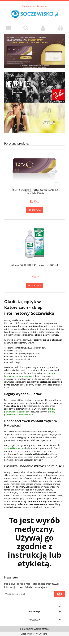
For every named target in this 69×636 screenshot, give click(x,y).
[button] (8, 28)
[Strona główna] (34, 14)
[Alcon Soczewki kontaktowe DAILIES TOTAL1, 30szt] (34, 170)
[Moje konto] (43, 28)
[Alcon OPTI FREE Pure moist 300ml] (34, 243)
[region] (34, 51)
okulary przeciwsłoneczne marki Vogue (29, 413)
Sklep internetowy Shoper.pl (34, 633)
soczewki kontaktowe (14, 448)
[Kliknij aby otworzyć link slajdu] (34, 51)
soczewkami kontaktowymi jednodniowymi (29, 374)
